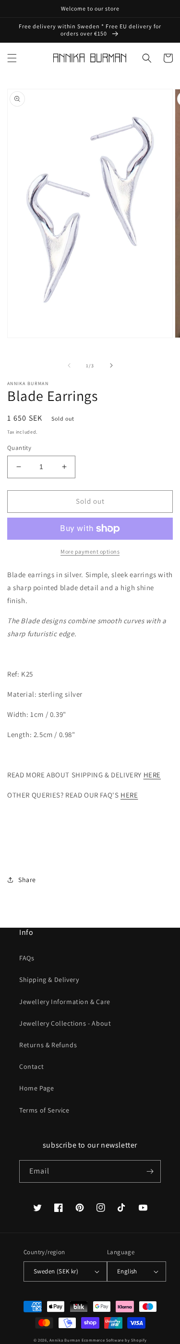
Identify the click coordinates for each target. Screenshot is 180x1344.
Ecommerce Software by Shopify (114, 1340)
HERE (152, 774)
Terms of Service (44, 1110)
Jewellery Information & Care (64, 1001)
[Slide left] (69, 365)
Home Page (36, 1088)
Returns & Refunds (48, 1045)
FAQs (26, 958)
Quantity (19, 448)
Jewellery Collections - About (65, 1023)
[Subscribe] (149, 1171)
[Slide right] (111, 365)
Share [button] (27, 879)
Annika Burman (65, 1340)
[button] (12, 58)
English (127, 1271)
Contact (31, 1066)
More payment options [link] (90, 551)
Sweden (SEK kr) (56, 1271)
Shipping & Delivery (49, 979)
